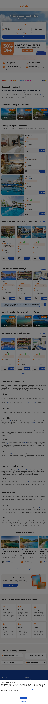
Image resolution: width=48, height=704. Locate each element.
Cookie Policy (30, 689)
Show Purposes (23, 701)
